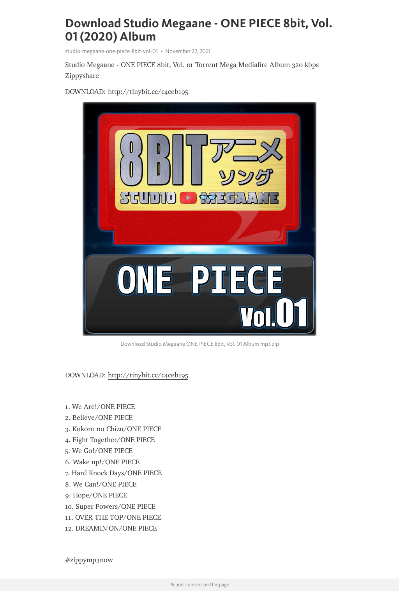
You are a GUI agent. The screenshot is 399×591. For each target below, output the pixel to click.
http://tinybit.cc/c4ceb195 (148, 91)
